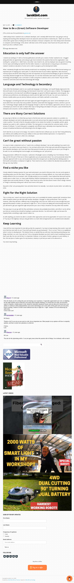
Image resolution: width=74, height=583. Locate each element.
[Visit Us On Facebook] (7, 556)
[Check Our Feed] (16, 556)
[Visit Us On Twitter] (4, 556)
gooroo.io (27, 33)
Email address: (7, 539)
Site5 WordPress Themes (14, 580)
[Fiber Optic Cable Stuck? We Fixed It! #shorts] (37, 415)
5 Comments (18, 25)
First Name (6, 518)
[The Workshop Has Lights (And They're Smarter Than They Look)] (37, 453)
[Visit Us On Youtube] (13, 556)
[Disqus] (37, 270)
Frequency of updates (10, 532)
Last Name (6, 525)
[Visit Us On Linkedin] (10, 556)
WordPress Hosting (30, 580)
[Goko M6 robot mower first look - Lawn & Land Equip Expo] (37, 491)
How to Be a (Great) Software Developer (26, 28)
